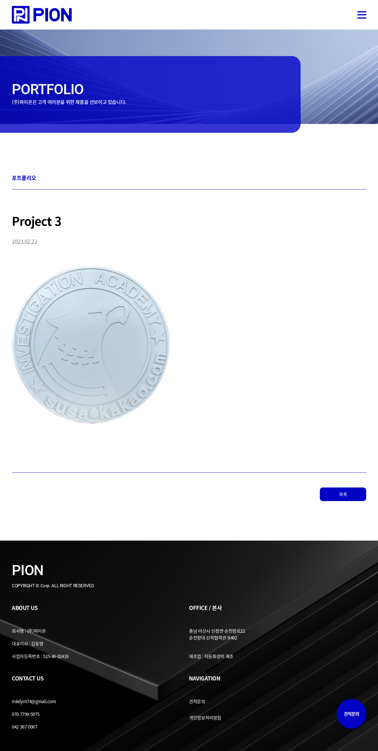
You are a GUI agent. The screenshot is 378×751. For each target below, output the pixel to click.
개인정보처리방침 (205, 717)
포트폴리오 (24, 178)
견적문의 (351, 714)
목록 (343, 494)
